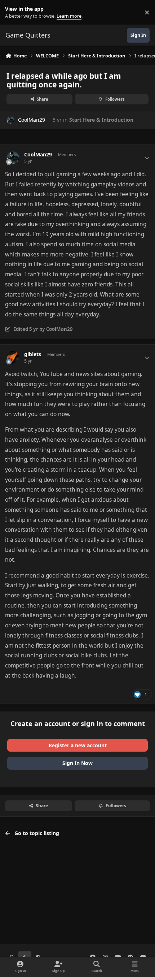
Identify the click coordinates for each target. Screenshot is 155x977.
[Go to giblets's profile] (12, 357)
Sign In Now (77, 763)
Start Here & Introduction (101, 119)
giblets (32, 354)
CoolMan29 (31, 119)
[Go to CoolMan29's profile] (10, 120)
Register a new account (78, 745)
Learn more (14, 12)
